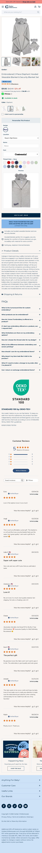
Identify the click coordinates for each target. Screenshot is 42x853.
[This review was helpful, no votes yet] (32, 511)
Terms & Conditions (19, 817)
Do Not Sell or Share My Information (14, 821)
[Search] (38, 12)
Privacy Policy (6, 817)
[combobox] (21, 12)
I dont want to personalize (13, 114)
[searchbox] (12, 480)
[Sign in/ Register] (35, 7)
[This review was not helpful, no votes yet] (36, 511)
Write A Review (21, 471)
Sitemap (30, 817)
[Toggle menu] (3, 7)
